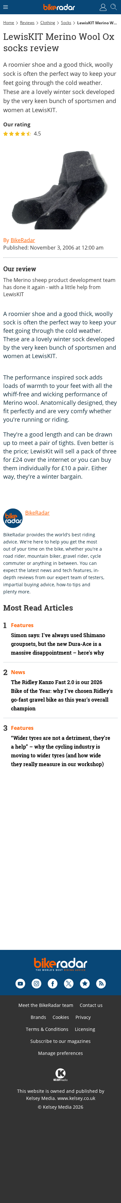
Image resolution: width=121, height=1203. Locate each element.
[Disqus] (60, 868)
